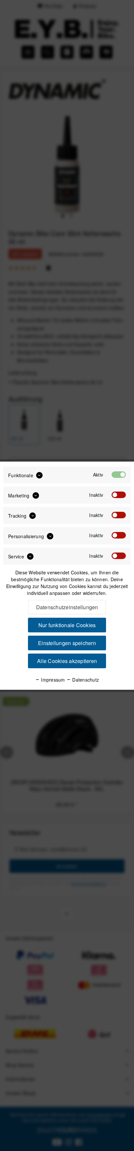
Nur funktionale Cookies (67, 625)
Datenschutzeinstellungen (67, 607)
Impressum (52, 679)
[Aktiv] (119, 474)
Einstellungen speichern (67, 643)
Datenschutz (85, 679)
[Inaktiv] (119, 495)
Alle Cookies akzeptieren (67, 661)
